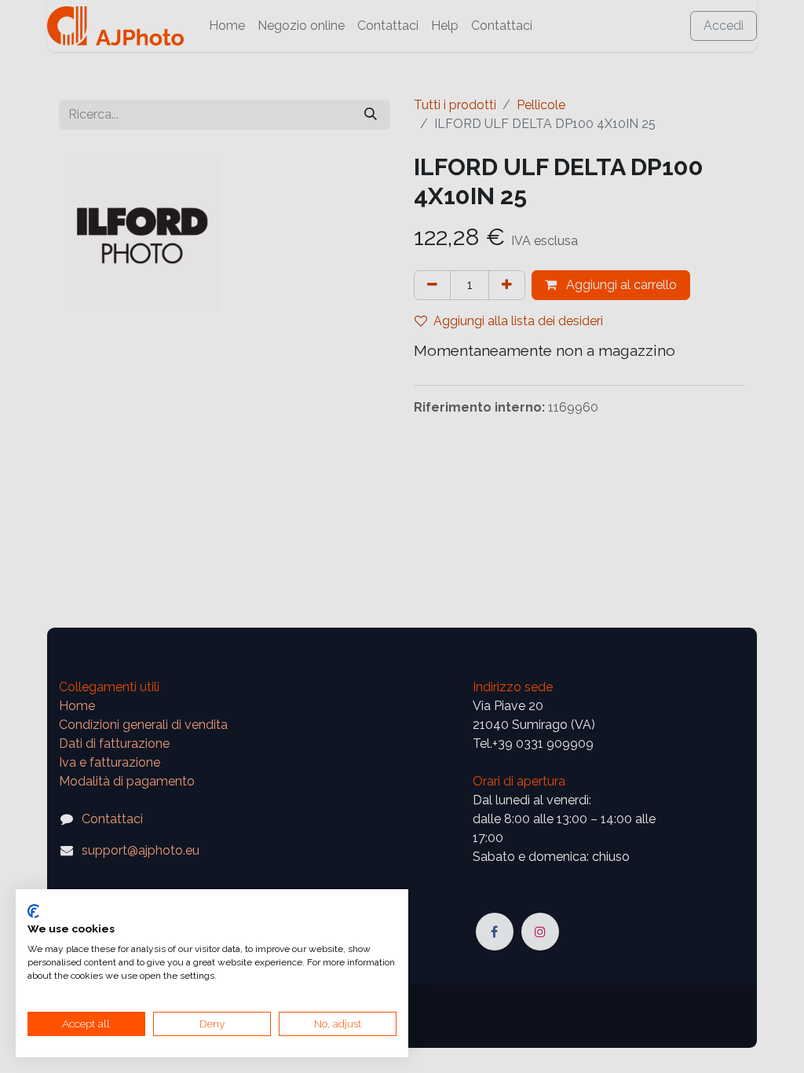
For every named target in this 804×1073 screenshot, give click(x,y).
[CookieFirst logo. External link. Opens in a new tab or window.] (33, 911)
